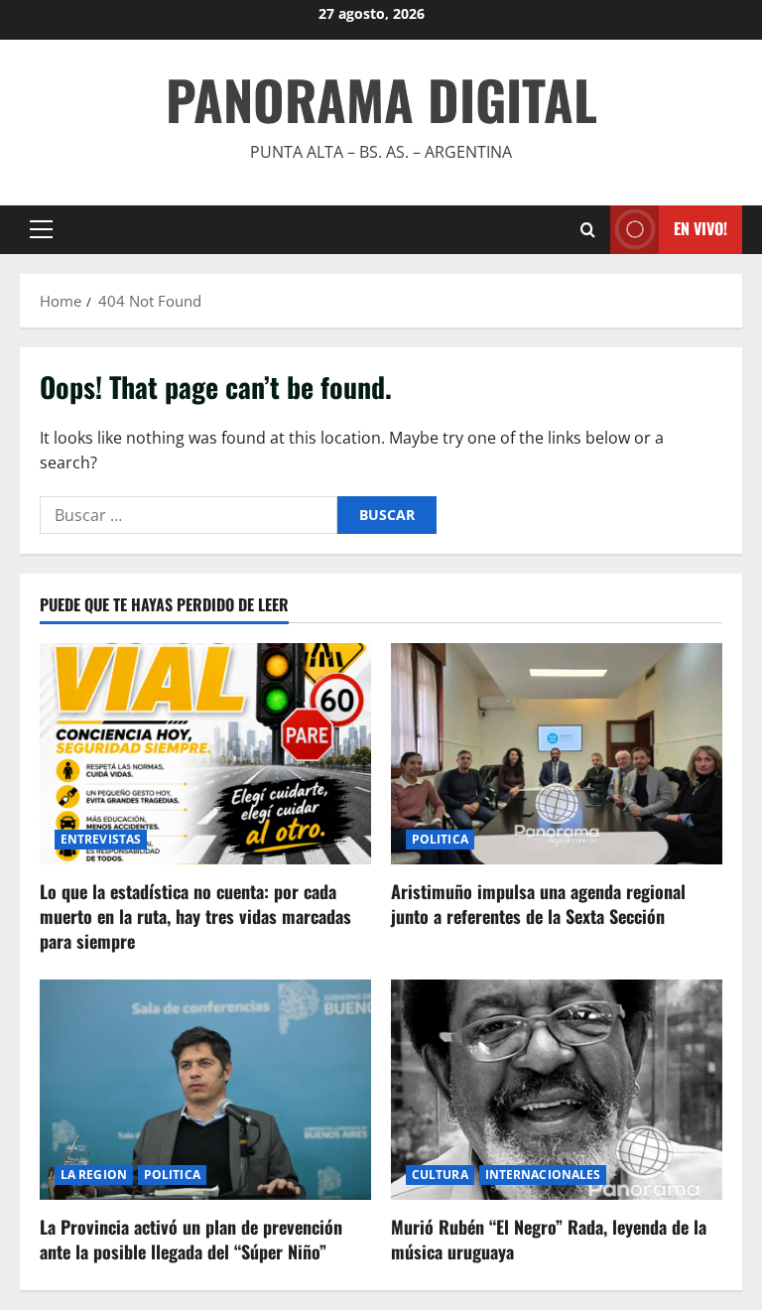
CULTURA (440, 1174)
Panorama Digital (381, 99)
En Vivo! (700, 228)
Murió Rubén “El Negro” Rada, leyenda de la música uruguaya (548, 1239)
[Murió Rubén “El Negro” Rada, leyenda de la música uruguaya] (556, 1090)
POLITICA (440, 839)
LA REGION (94, 1174)
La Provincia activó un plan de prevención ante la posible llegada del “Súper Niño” (191, 1239)
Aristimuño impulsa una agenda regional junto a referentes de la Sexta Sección (538, 903)
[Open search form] (587, 229)
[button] (41, 229)
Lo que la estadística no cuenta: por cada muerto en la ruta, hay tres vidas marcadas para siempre (195, 916)
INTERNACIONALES (543, 1174)
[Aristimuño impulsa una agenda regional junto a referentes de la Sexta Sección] (556, 753)
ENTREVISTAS (101, 839)
